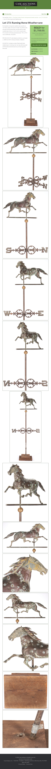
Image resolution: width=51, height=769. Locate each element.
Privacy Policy (22, 764)
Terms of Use (29, 764)
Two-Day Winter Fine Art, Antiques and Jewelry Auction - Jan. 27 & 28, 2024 (30, 17)
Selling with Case (39, 45)
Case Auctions (25, 4)
